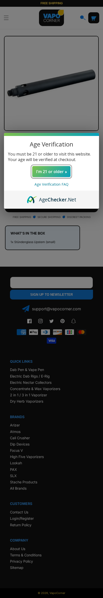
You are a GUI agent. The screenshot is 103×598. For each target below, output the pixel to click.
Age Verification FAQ (51, 184)
